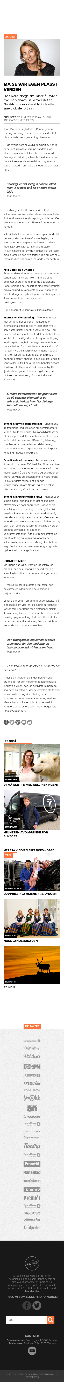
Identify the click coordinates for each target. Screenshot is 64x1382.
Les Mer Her (32, 1291)
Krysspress (32, 1377)
